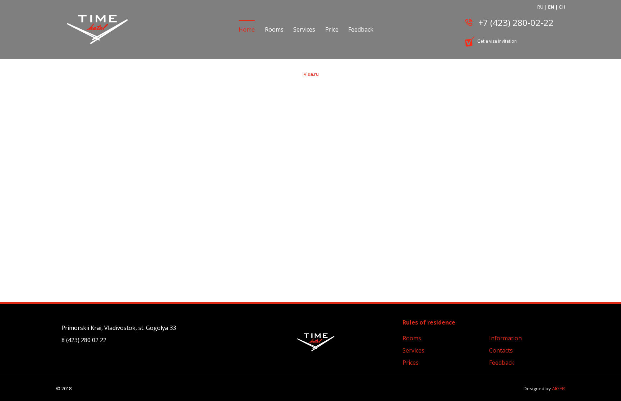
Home (247, 29)
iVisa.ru (311, 74)
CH (562, 7)
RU (540, 7)
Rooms (274, 29)
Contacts (501, 350)
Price (332, 29)
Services (304, 29)
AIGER (558, 388)
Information (505, 338)
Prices (410, 363)
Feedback (360, 29)
